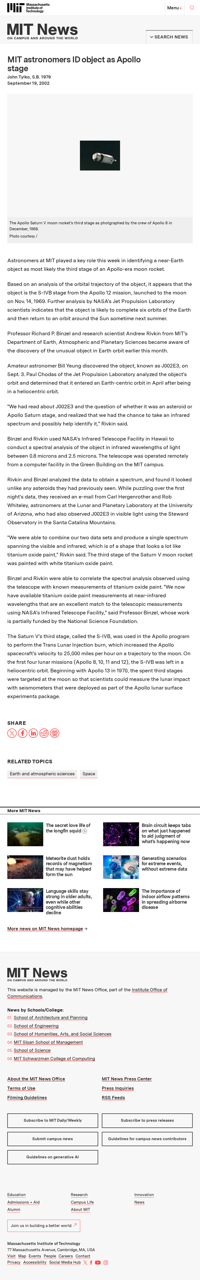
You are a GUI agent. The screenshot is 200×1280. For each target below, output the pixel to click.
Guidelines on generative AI (52, 1157)
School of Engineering (36, 1025)
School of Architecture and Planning (51, 1017)
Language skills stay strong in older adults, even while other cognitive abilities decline (69, 901)
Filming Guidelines (27, 1097)
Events (35, 1256)
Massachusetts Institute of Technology (43, 1243)
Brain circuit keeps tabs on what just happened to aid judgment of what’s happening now (166, 833)
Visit (11, 1256)
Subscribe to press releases (147, 1120)
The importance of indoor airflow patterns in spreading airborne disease (166, 899)
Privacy (14, 1262)
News (139, 1202)
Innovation (144, 1194)
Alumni (13, 1209)
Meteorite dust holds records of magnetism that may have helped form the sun (69, 866)
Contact (83, 1256)
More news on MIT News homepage (45, 928)
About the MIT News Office (36, 1078)
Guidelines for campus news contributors (147, 1139)
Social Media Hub (65, 1262)
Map (22, 1256)
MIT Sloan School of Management (48, 1042)
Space (89, 773)
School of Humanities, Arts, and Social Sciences (62, 1033)
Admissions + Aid (23, 1202)
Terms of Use (21, 1088)
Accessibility (35, 1262)
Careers (66, 1256)
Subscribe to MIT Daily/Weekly (53, 1120)
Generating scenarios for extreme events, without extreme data (164, 864)
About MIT (80, 1209)
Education (16, 1194)
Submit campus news (52, 1139)
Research (79, 1194)
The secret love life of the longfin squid (68, 828)
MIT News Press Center (127, 1078)
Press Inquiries (118, 1088)
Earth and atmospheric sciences (42, 773)
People (50, 1256)
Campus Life (82, 1202)
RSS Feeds (113, 1097)
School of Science (32, 1050)
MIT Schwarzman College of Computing (54, 1058)
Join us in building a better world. (41, 1225)
